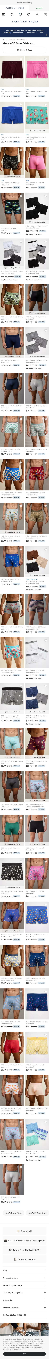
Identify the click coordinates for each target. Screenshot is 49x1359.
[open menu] (3, 15)
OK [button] (24, 1354)
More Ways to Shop (12, 1285)
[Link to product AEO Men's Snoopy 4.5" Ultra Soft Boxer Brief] (12, 917)
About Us (7, 1300)
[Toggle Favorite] (21, 59)
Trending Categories (12, 1292)
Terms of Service (9, 1347)
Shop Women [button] (18, 32)
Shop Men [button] (31, 32)
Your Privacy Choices (17, 1349)
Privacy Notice (37, 1347)
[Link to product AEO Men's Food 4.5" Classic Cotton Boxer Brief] (12, 474)
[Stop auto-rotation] (46, 35)
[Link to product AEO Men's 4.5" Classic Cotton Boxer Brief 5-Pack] (12, 254)
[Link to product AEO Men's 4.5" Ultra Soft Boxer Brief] (12, 162)
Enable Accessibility (24, 2)
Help (5, 1270)
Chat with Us (27, 1231)
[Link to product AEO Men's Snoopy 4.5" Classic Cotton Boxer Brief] (12, 698)
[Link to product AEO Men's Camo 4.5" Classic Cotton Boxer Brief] (12, 1090)
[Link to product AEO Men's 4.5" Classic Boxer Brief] (12, 71)
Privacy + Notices (11, 1307)
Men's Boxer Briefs (13, 1213)
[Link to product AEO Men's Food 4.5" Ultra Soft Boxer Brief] (12, 431)
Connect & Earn (10, 1277)
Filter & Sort (26, 50)
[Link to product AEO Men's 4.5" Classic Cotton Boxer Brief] (12, 299)
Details (41, 32)
